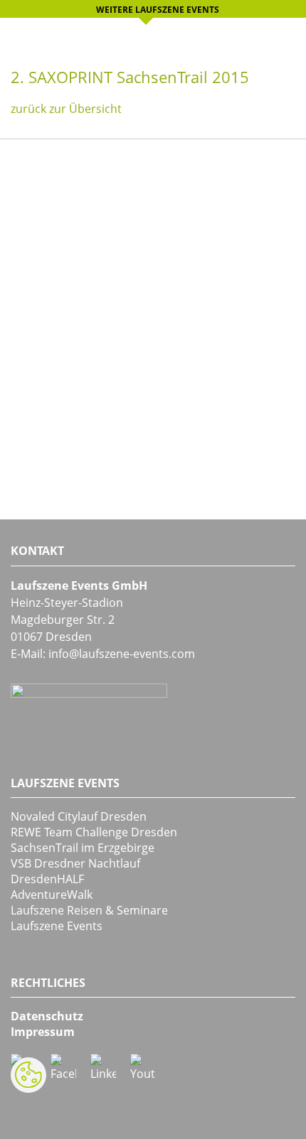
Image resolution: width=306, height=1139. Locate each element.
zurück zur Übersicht (66, 109)
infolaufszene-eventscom (121, 654)
